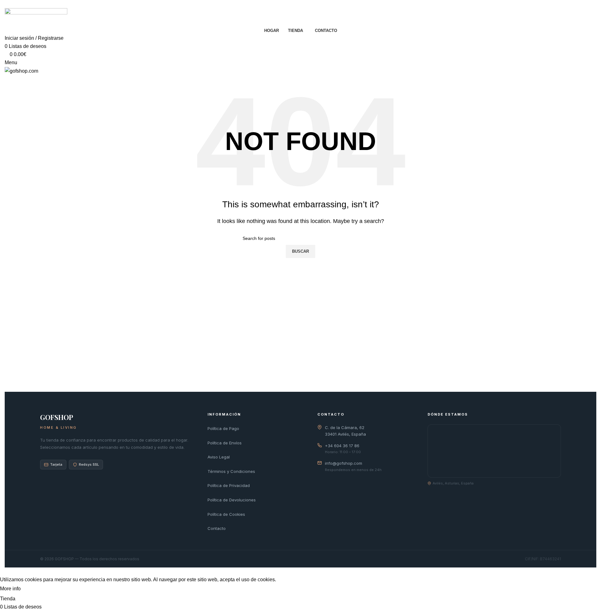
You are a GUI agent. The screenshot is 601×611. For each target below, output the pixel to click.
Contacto (217, 528)
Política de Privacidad (229, 485)
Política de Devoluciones (232, 499)
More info (11, 588)
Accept (34, 589)
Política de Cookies (226, 514)
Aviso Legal (219, 456)
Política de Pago (223, 428)
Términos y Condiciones (231, 471)
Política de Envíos (225, 442)
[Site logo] (36, 16)
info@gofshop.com (343, 463)
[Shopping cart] (6, 78)
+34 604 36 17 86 (342, 445)
